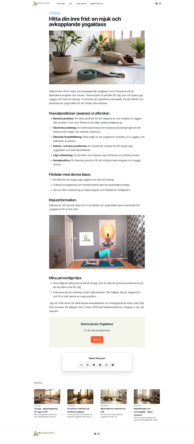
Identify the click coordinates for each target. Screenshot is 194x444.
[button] (55, 13)
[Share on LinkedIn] (93, 364)
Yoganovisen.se (96, 3)
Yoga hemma (81, 3)
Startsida (61, 3)
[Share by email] (112, 364)
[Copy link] (81, 364)
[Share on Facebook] (100, 364)
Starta (97, 339)
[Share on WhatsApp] (106, 364)
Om (70, 3)
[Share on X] (87, 364)
